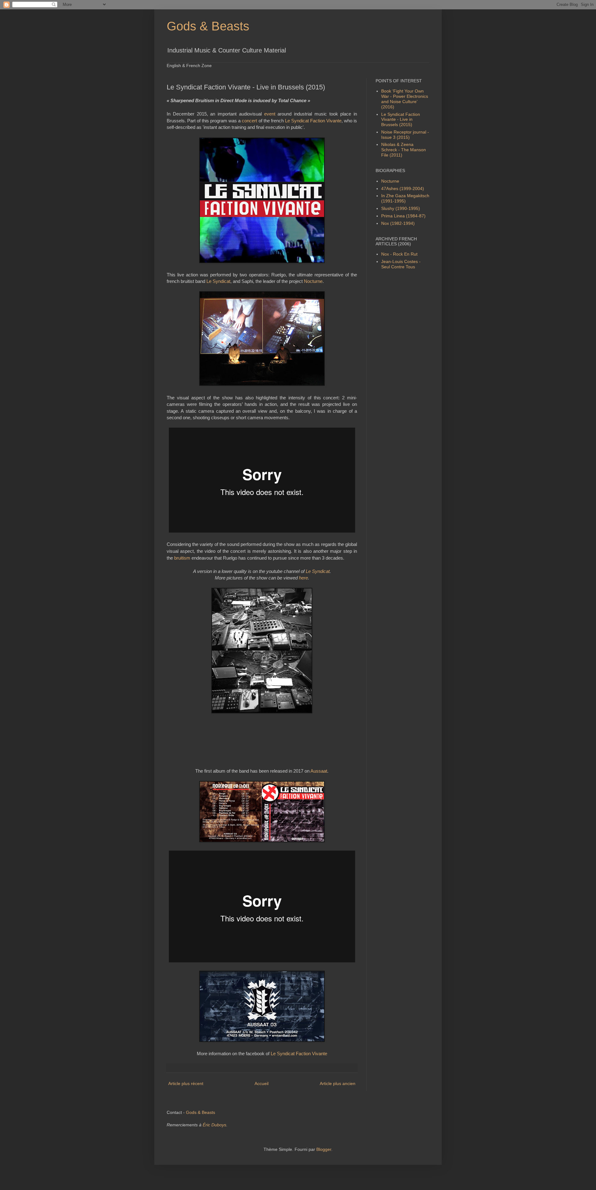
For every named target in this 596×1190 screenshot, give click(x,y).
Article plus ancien (337, 1083)
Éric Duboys (214, 1124)
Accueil (262, 1083)
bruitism (182, 558)
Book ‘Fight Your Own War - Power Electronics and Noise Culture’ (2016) (404, 99)
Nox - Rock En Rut (399, 254)
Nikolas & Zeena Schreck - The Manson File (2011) (403, 149)
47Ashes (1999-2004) (402, 188)
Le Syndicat (218, 281)
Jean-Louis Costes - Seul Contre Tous (401, 264)
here (303, 577)
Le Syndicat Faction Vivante (313, 120)
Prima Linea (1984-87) (403, 215)
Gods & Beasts (208, 26)
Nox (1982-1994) (398, 223)
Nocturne (313, 281)
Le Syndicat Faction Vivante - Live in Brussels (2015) (400, 119)
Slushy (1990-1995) (400, 208)
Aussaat (318, 771)
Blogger (323, 1149)
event (269, 113)
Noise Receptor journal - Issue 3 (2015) (405, 134)
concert (249, 120)
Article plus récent (185, 1083)
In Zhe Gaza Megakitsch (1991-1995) (405, 198)
